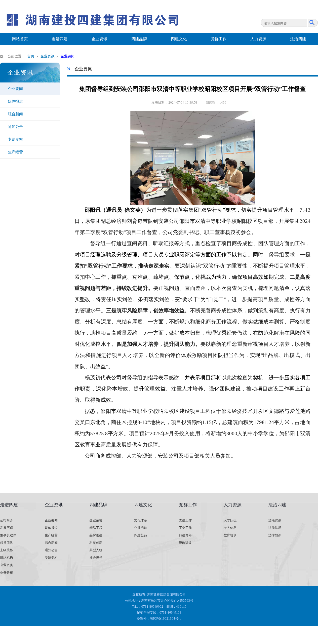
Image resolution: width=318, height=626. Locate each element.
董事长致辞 (8, 535)
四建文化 (179, 39)
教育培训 (230, 535)
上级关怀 (6, 550)
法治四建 (298, 39)
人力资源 (258, 39)
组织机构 (6, 557)
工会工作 (185, 528)
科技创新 (95, 543)
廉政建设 (185, 543)
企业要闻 (15, 89)
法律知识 (274, 535)
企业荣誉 (95, 520)
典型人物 (95, 550)
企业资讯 (99, 39)
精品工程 (95, 528)
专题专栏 (15, 139)
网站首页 (20, 39)
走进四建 (60, 39)
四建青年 (185, 535)
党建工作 (185, 520)
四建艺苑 (140, 535)
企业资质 (6, 565)
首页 (30, 56)
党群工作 (219, 39)
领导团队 (6, 543)
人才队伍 (230, 520)
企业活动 (140, 528)
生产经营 (15, 152)
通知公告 (15, 127)
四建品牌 (139, 39)
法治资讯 (274, 520)
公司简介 (6, 520)
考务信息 (230, 528)
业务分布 (6, 572)
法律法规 (274, 528)
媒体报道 (15, 101)
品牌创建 (95, 535)
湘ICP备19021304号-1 (165, 618)
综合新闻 (15, 114)
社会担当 (95, 557)
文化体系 (140, 520)
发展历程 (6, 528)
